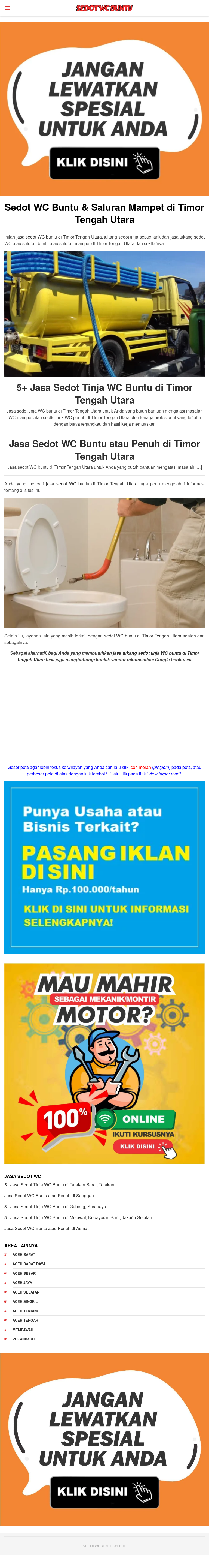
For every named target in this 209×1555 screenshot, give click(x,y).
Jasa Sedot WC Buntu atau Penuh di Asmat (46, 1228)
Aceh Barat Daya (29, 1263)
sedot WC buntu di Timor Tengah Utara (142, 636)
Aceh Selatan (26, 1292)
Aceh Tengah (25, 1320)
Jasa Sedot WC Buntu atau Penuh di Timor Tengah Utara (104, 450)
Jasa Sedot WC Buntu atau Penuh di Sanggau (49, 1195)
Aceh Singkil (25, 1301)
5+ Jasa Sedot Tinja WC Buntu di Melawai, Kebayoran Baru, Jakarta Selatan (78, 1217)
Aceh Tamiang (26, 1310)
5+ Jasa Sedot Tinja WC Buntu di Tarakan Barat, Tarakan (59, 1184)
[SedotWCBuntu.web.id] (104, 7)
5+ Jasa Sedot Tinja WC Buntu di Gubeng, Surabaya (55, 1206)
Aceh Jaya (22, 1282)
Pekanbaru (24, 1339)
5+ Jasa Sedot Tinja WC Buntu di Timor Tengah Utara (105, 393)
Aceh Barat (24, 1254)
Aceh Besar (24, 1273)
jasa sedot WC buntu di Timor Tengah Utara (59, 237)
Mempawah (23, 1329)
